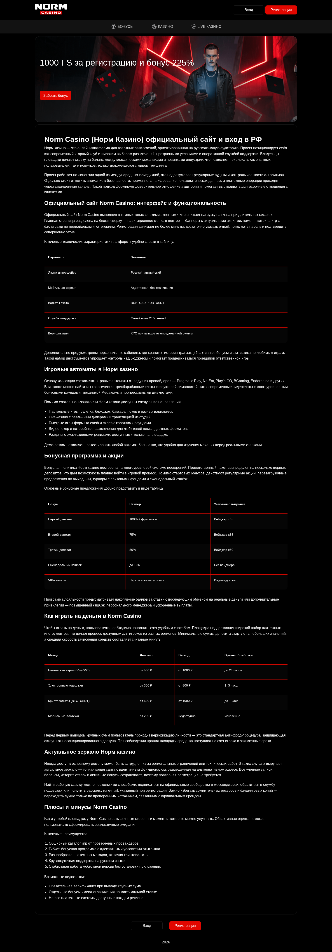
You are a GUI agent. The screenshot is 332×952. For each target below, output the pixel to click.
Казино (165, 26)
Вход (249, 10)
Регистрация (281, 10)
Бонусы (125, 26)
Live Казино (209, 26)
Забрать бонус (55, 95)
